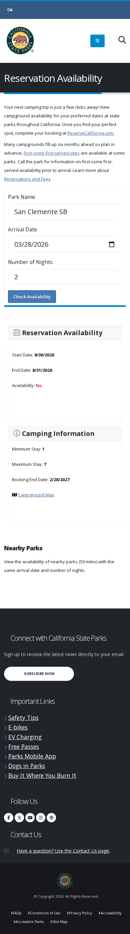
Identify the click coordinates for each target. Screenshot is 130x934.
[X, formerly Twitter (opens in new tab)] (19, 817)
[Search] (119, 40)
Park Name (21, 196)
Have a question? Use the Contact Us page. (63, 851)
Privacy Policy (80, 913)
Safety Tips (23, 718)
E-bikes (18, 727)
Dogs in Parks (26, 766)
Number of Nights (30, 262)
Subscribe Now (49, 673)
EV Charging (25, 737)
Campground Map (36, 495)
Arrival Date (22, 229)
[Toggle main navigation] (97, 41)
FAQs (17, 913)
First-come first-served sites (52, 153)
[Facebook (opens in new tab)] (8, 817)
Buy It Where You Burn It (42, 775)
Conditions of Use (45, 913)
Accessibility (111, 913)
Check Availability (32, 297)
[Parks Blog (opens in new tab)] (51, 817)
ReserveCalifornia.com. (90, 133)
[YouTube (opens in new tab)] (30, 817)
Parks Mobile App (32, 756)
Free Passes (23, 746)
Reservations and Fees (27, 179)
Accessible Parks (30, 921)
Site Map (60, 921)
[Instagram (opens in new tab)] (40, 817)
